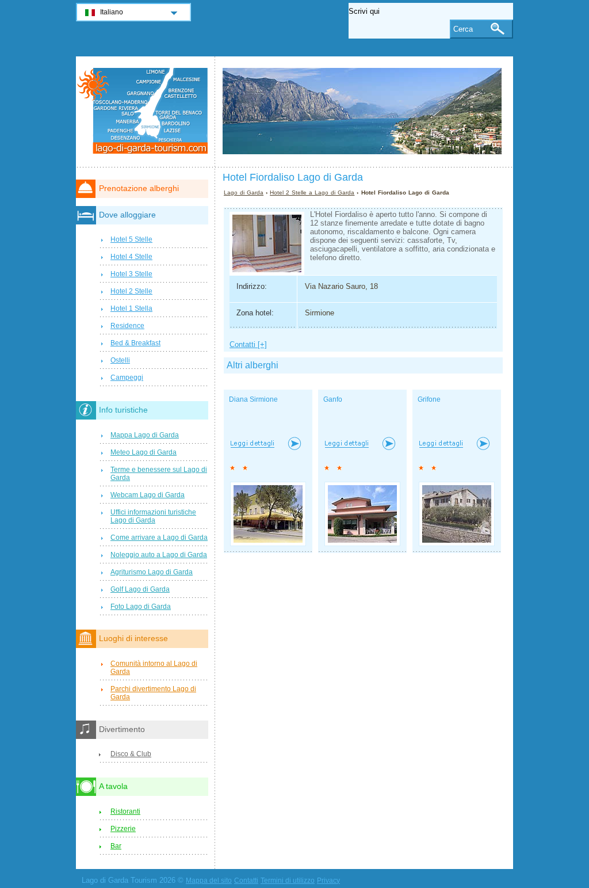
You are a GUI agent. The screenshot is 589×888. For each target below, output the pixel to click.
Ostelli (120, 360)
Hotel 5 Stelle (131, 239)
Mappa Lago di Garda (144, 435)
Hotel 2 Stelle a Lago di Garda (312, 192)
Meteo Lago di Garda (143, 452)
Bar (115, 846)
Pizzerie (123, 829)
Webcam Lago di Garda (147, 495)
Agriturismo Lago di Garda (151, 572)
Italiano (111, 12)
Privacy (328, 880)
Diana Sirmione (253, 399)
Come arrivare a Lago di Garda (159, 537)
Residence (127, 326)
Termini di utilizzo (288, 880)
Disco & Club (130, 754)
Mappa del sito (209, 880)
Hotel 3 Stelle (131, 274)
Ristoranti (125, 811)
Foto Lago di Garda (140, 607)
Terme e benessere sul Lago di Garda (158, 474)
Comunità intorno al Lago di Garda (153, 668)
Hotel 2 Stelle (131, 291)
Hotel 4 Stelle (131, 257)
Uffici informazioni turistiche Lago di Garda (153, 516)
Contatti (246, 880)
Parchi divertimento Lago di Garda (153, 693)
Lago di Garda (243, 192)
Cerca (463, 29)
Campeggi (126, 378)
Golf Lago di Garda (140, 589)
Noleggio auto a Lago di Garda (158, 555)
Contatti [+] (248, 344)
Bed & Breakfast (135, 343)
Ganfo (332, 399)
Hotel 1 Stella (131, 308)
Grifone (429, 399)
